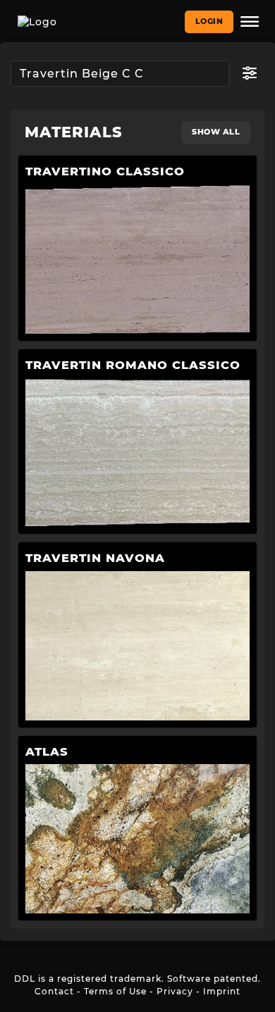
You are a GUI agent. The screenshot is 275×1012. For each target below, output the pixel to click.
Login (209, 21)
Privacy (175, 991)
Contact (54, 991)
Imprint (221, 991)
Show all (216, 132)
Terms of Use (115, 991)
